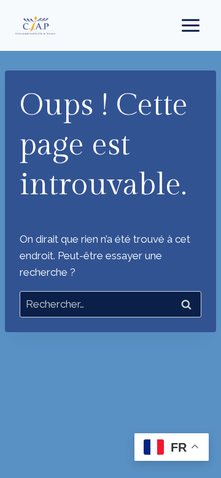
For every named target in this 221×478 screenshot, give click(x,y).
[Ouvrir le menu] (190, 25)
